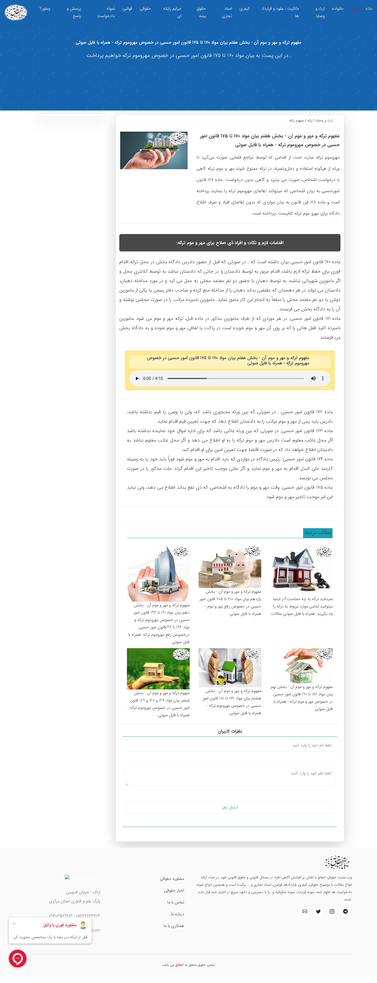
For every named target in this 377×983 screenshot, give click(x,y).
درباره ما (177, 914)
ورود (354, 8)
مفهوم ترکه (297, 120)
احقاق (179, 965)
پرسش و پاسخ (74, 12)
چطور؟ (45, 8)
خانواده (338, 8)
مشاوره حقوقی (172, 878)
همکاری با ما (174, 926)
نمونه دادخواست (106, 12)
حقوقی (145, 8)
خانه (369, 8)
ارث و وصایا (320, 12)
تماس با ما (175, 902)
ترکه (309, 120)
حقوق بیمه (201, 12)
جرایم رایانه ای (172, 12)
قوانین (127, 8)
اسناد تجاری (227, 12)
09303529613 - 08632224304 (74, 916)
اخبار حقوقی (174, 890)
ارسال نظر (230, 807)
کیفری (244, 8)
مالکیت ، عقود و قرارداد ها (280, 12)
